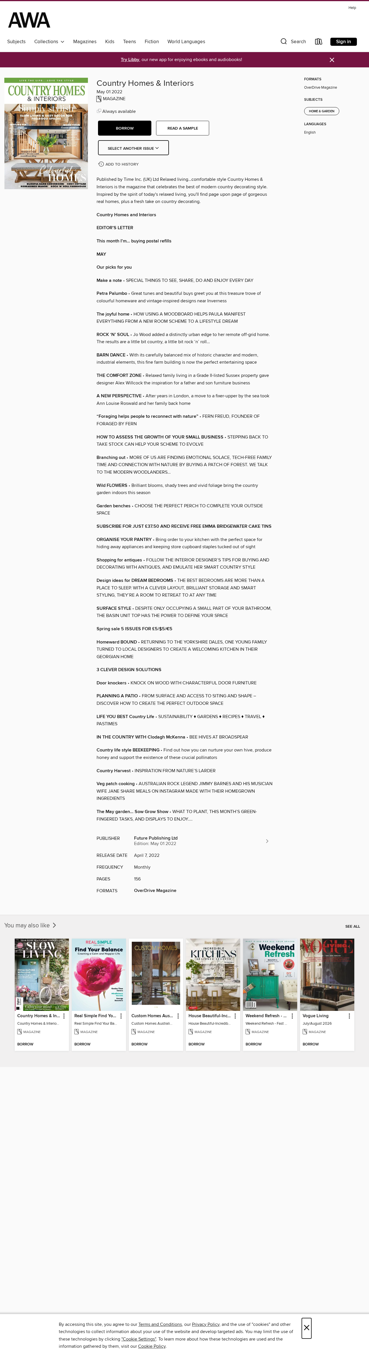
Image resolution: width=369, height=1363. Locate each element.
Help (352, 8)
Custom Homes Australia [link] (153, 1016)
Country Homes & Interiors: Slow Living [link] (39, 1016)
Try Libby (130, 60)
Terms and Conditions (160, 1324)
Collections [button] (47, 42)
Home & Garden (321, 111)
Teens (129, 42)
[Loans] (318, 42)
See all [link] (352, 926)
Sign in (343, 42)
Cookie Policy (151, 1346)
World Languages (186, 42)
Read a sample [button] (182, 128)
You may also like (27, 925)
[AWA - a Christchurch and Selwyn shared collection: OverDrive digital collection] (29, 20)
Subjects (16, 42)
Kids (109, 42)
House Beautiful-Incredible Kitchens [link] (210, 1016)
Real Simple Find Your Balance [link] (96, 1016)
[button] (292, 42)
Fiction (152, 42)
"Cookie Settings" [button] (138, 1339)
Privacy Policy (205, 1324)
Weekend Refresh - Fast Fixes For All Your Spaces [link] (267, 1016)
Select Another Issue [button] (131, 148)
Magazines (85, 42)
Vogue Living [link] (316, 1016)
